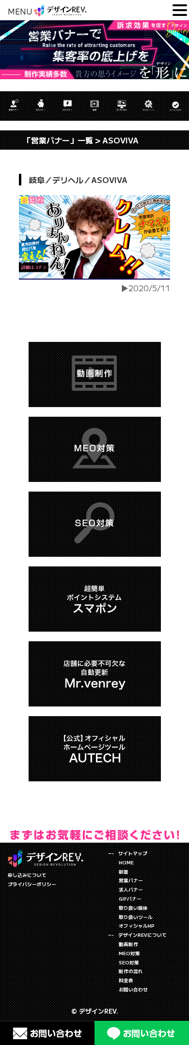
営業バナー (131, 880)
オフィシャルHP (137, 925)
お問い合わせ (133, 989)
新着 (123, 871)
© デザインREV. (94, 1011)
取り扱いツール (136, 917)
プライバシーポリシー (32, 884)
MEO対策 (129, 953)
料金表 (126, 980)
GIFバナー (130, 898)
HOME (126, 862)
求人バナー (131, 889)
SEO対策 (129, 962)
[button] (180, 10)
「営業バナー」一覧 (58, 140)
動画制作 (128, 944)
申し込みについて (27, 875)
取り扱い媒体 (133, 907)
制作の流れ (131, 971)
